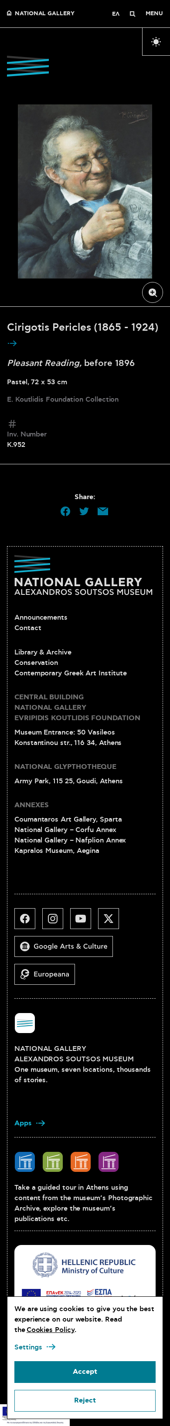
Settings (28, 1347)
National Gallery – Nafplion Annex (70, 840)
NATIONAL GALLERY (45, 13)
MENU (154, 13)
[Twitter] (112, 922)
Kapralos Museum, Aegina (56, 850)
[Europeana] (48, 978)
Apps (23, 1123)
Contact (27, 628)
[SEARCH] (132, 14)
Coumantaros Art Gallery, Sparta (68, 819)
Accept (85, 1371)
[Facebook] (28, 922)
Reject (85, 1400)
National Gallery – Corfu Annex (65, 829)
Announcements (41, 617)
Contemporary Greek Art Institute (70, 673)
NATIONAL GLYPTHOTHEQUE (65, 767)
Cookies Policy (51, 1329)
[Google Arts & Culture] (67, 950)
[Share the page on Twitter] (84, 511)
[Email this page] (103, 511)
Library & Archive (42, 652)
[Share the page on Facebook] (65, 511)
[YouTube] (84, 922)
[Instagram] (56, 922)
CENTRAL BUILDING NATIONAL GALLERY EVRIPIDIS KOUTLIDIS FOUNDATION (77, 708)
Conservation (36, 662)
